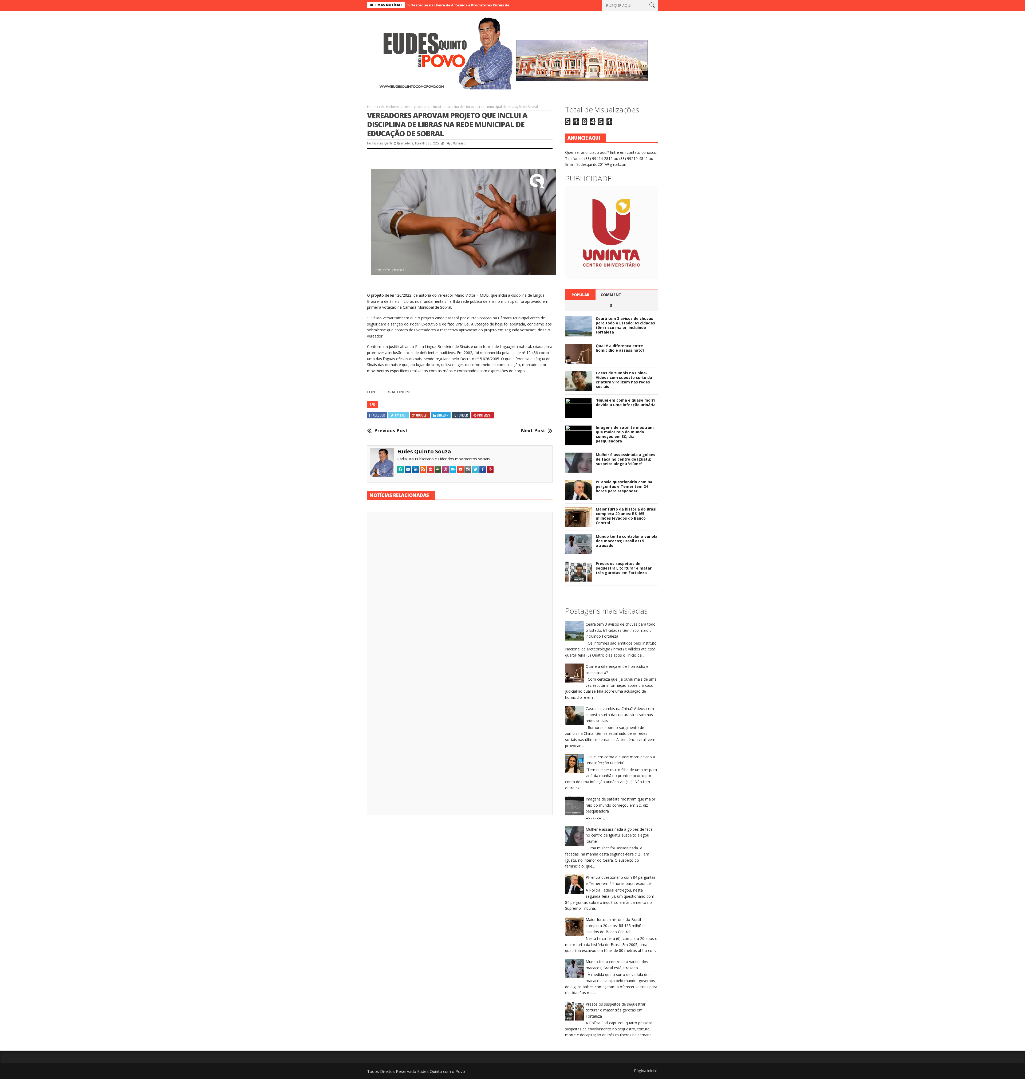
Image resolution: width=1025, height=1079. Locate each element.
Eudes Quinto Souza (424, 451)
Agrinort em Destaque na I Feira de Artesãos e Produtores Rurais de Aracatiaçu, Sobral (416, 5)
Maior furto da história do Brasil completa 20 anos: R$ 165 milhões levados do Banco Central (626, 516)
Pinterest (484, 415)
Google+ (422, 415)
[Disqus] (460, 590)
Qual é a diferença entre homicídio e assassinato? (620, 348)
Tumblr (462, 415)
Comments (611, 300)
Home (371, 106)
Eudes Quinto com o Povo (441, 1071)
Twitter (401, 415)
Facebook (378, 415)
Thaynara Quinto (382, 143)
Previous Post (391, 431)
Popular (580, 294)
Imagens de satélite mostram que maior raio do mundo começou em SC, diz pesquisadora (625, 434)
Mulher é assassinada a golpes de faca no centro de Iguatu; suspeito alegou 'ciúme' (625, 459)
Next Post (533, 431)
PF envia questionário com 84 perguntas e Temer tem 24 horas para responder (624, 486)
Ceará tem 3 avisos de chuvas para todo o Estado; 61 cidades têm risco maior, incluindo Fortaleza (625, 325)
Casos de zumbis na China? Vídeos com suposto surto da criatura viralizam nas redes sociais (624, 379)
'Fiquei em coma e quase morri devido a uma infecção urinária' (626, 402)
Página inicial (645, 1070)
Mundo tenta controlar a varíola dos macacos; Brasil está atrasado (626, 541)
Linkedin (442, 415)
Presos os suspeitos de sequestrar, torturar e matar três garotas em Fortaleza (624, 568)
